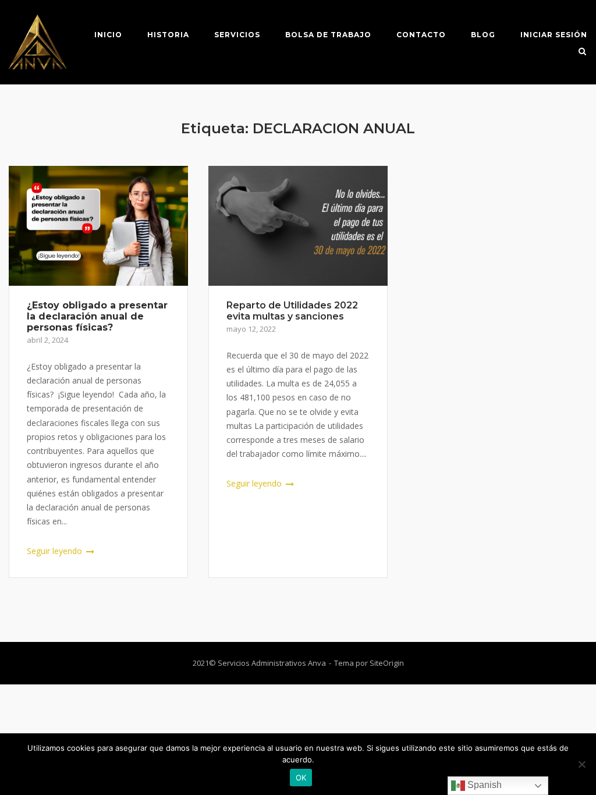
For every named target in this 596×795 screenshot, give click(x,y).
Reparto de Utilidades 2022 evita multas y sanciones (292, 311)
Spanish (483, 785)
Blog (483, 34)
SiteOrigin (387, 663)
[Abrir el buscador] (582, 52)
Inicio (108, 34)
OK (301, 777)
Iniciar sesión (553, 34)
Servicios (237, 34)
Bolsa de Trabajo (328, 34)
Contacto (421, 34)
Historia (168, 34)
